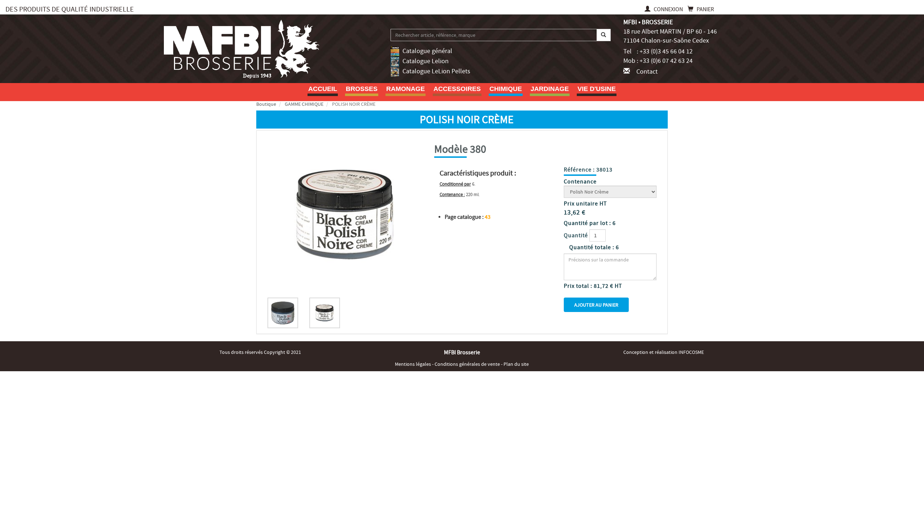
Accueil (322, 88)
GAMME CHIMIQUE (304, 104)
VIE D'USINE (597, 88)
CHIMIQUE (505, 88)
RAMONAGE (405, 88)
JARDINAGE (550, 88)
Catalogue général (427, 51)
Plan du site (516, 364)
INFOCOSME (691, 352)
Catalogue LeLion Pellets (436, 71)
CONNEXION (668, 9)
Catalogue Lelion (425, 61)
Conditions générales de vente (468, 364)
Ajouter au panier (596, 305)
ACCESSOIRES (457, 88)
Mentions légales (413, 364)
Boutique (266, 104)
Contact (647, 72)
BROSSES (362, 88)
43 (488, 217)
